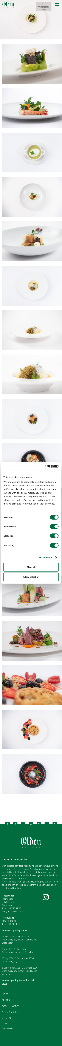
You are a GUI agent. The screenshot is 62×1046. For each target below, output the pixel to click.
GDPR (4, 1023)
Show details (45, 557)
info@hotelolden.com (12, 911)
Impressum (8, 1028)
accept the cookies (43, 6)
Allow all (31, 567)
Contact (7, 1018)
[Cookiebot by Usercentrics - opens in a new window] (45, 466)
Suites (6, 1000)
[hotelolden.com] (8, 7)
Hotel (6, 994)
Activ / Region (11, 1012)
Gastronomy (10, 1006)
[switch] (54, 526)
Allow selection (31, 577)
